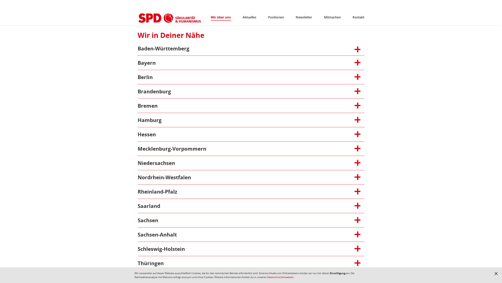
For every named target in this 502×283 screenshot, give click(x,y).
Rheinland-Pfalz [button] (160, 191)
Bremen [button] (160, 106)
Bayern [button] (160, 63)
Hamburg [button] (160, 120)
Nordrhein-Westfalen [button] (164, 177)
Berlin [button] (160, 77)
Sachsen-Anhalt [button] (160, 234)
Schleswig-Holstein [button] (161, 249)
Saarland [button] (160, 206)
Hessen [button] (160, 134)
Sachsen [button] (160, 220)
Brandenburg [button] (160, 91)
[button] (496, 274)
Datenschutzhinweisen (280, 277)
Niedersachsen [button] (160, 163)
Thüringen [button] (160, 263)
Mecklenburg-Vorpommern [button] (172, 149)
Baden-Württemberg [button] (163, 48)
